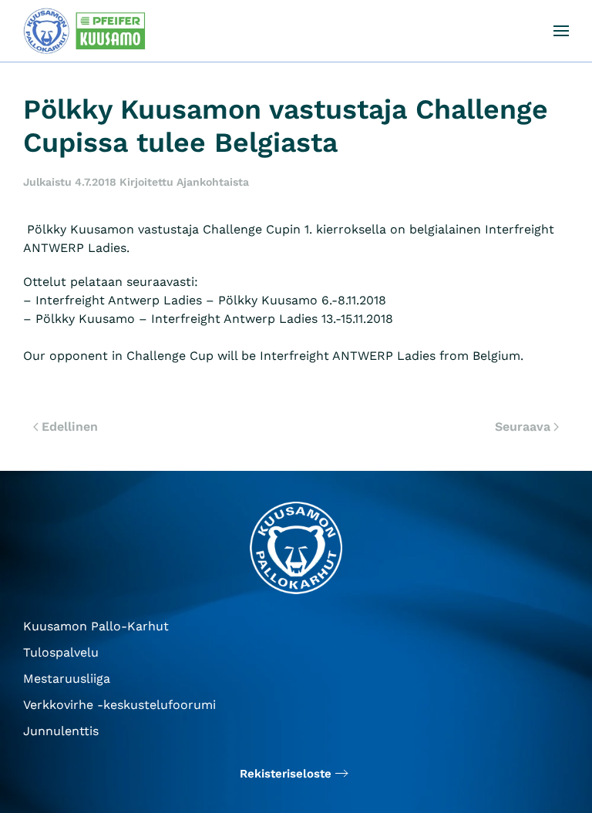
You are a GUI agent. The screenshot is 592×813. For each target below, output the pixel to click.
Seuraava (522, 426)
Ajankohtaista (213, 182)
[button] (561, 31)
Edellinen (70, 426)
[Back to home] (88, 31)
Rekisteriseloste (285, 774)
